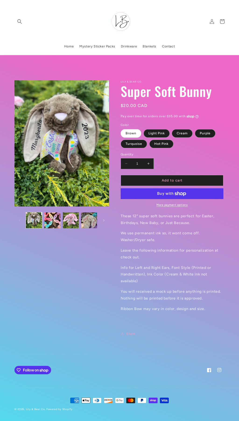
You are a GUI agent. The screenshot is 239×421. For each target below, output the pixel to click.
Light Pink (156, 133)
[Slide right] (104, 220)
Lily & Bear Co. (36, 409)
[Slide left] (19, 220)
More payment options (172, 205)
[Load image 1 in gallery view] (34, 220)
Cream (182, 133)
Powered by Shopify (59, 409)
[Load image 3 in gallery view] (71, 220)
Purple (205, 133)
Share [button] (130, 334)
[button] (19, 21)
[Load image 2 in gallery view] (52, 220)
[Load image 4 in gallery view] (89, 220)
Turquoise (134, 144)
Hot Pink (161, 144)
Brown (131, 133)
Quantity (127, 154)
